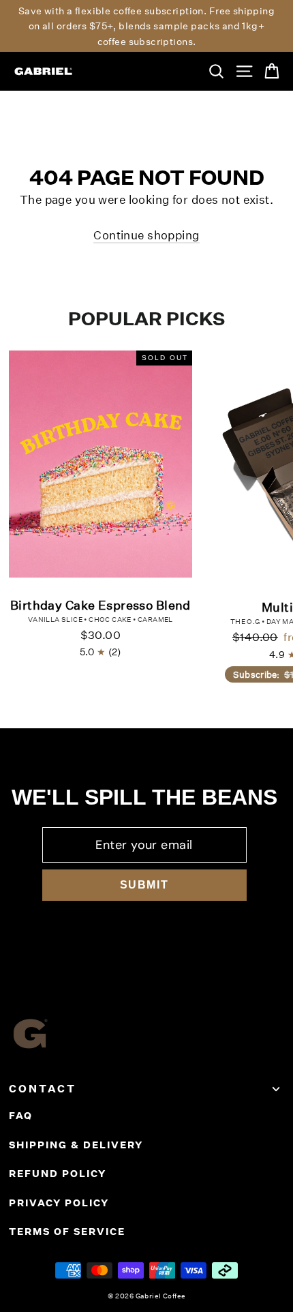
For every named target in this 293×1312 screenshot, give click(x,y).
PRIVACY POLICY (59, 1203)
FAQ (21, 1115)
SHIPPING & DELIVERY (76, 1145)
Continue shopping (146, 235)
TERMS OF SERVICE (67, 1231)
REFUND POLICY (57, 1173)
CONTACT (42, 1088)
